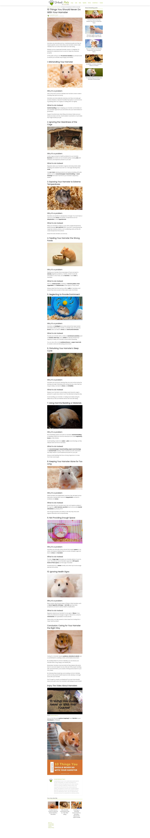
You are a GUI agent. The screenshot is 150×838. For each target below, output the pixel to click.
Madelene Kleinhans (54, 715)
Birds (80, 2)
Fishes (89, 2)
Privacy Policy (51, 823)
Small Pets (94, 2)
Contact (50, 826)
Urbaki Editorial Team (54, 15)
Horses (101, 2)
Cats (76, 2)
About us (50, 822)
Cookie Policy (51, 825)
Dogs (72, 2)
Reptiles (84, 2)
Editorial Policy (51, 827)
